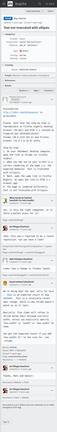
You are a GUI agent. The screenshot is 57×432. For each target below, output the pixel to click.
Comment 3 (14, 262)
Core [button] (22, 39)
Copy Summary (33, 11)
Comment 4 (14, 285)
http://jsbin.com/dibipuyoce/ (21, 112)
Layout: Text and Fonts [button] (30, 42)
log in (16, 405)
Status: (15, 69)
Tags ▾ (36, 90)
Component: (12, 42)
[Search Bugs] (39, 3)
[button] (50, 3)
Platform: (13, 45)
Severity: (14, 58)
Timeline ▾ (49, 90)
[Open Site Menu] (3, 3)
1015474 (13, 347)
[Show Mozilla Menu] (10, 3)
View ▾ (51, 11)
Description (14, 102)
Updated (13, 392)
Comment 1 (14, 203)
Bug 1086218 (20, 18)
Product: (14, 39)
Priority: (14, 55)
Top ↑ (6, 422)
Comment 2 (14, 229)
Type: (15, 51)
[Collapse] (51, 99)
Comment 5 (14, 369)
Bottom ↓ (24, 90)
